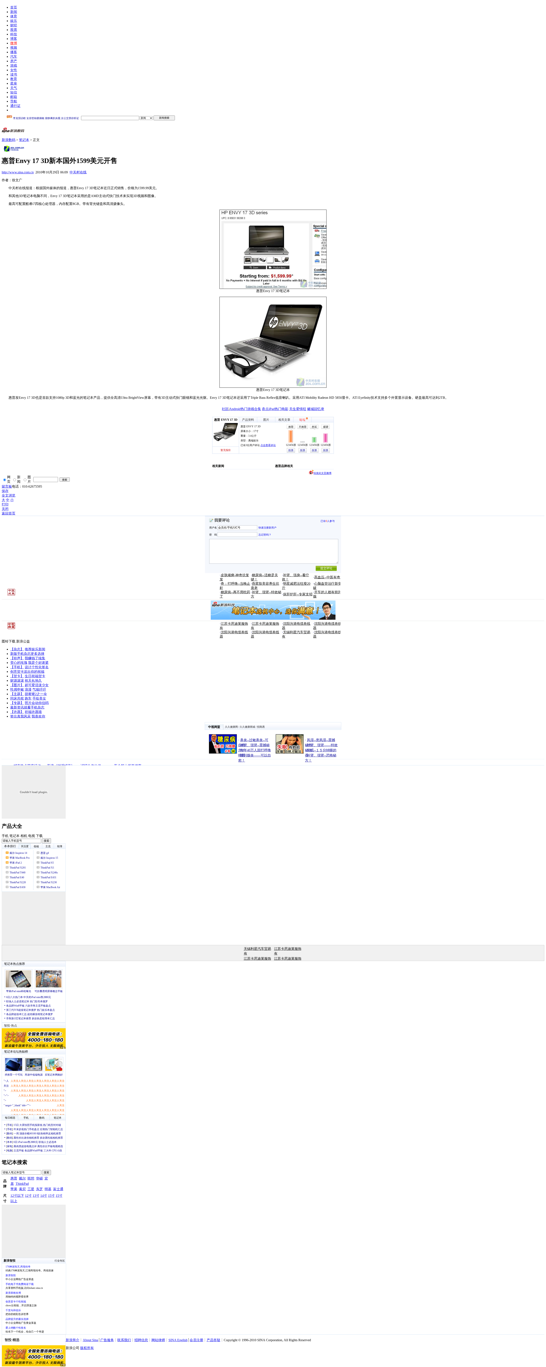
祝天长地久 (33, 680)
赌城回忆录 (315, 409)
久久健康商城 (247, 726)
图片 (266, 419)
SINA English (177, 1340)
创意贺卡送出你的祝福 (27, 671)
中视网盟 (214, 727)
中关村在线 (78, 172)
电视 (31, 836)
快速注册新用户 (267, 527)
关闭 (5, 509)
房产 (13, 61)
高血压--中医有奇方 (329, 577)
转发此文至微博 (322, 473)
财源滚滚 (17, 680)
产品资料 (248, 419)
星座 (13, 83)
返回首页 (8, 513)
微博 (13, 43)
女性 (13, 70)
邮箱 (13, 97)
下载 (39, 836)
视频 (13, 47)
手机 (5, 836)
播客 (13, 52)
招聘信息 (141, 1340)
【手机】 (17, 667)
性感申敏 (17, 689)
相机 (23, 836)
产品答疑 (213, 1340)
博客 (13, 38)
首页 (13, 7)
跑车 (28, 698)
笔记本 (24, 140)
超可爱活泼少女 (37, 685)
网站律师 (158, 1340)
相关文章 (284, 419)
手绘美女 (39, 698)
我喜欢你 (38, 716)
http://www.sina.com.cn (18, 172)
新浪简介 (72, 1340)
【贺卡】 (17, 676)
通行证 (15, 106)
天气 (13, 88)
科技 (13, 34)
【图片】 (17, 685)
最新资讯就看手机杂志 (27, 707)
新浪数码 (8, 140)
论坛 (302, 419)
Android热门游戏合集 (245, 409)
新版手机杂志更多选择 (27, 653)
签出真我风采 (20, 716)
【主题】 (17, 694)
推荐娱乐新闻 (35, 649)
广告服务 (107, 1340)
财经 (13, 25)
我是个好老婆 (38, 662)
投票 (290, 450)
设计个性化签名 (37, 667)
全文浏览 (8, 495)
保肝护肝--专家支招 (297, 594)
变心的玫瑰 (18, 662)
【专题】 (17, 703)
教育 (13, 79)
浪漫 (28, 689)
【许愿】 (17, 712)
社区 (225, 409)
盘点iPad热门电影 (275, 409)
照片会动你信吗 (37, 703)
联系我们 (124, 1340)
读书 (13, 74)
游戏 (13, 65)
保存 (5, 491)
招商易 (261, 726)
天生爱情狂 (297, 409)
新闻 (13, 12)
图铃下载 (8, 641)
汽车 (13, 56)
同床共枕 (17, 698)
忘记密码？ (264, 534)
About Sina (90, 1340)
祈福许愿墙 (33, 712)
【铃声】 (17, 658)
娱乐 (13, 21)
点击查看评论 (268, 445)
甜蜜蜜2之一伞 (36, 694)
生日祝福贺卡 (35, 676)
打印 (5, 504)
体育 (13, 16)
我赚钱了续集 (35, 658)
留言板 (7, 486)
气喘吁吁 (39, 689)
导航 (13, 101)
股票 (13, 30)
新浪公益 (23, 641)
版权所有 (87, 1348)
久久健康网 (231, 726)
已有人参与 (328, 521)
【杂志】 (17, 649)
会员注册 (196, 1340)
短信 (13, 92)
